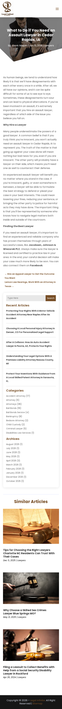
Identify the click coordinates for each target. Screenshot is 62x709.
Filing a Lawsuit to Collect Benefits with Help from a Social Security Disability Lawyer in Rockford (28, 670)
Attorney (10, 400)
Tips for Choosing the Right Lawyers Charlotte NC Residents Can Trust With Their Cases (29, 553)
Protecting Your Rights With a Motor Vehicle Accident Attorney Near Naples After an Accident (30, 314)
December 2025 (14, 476)
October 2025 (13, 481)
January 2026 (13, 472)
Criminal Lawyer (14, 428)
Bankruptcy (12, 416)
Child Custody (13, 424)
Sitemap (37, 703)
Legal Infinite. (37, 700)
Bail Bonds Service (15, 412)
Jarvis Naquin (19, 45)
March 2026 (12, 464)
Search (50, 298)
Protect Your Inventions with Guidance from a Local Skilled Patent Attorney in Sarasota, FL (30, 377)
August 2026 (12, 444)
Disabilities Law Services (18, 432)
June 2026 (11, 452)
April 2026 (11, 460)
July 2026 (11, 448)
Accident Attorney (15, 395)
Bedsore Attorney (15, 420)
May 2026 (11, 456)
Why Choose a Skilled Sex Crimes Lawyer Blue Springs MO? (24, 611)
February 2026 (13, 468)
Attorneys (11, 404)
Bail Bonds (11, 408)
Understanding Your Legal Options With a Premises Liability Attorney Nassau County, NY (30, 360)
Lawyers (49, 45)
